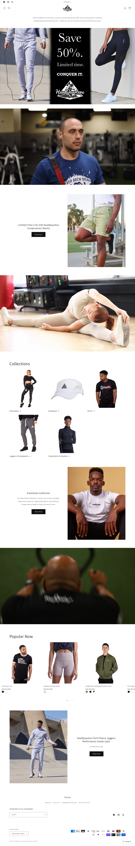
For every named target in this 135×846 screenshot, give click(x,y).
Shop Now (38, 234)
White (6, 691)
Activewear (14, 411)
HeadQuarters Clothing (20, 841)
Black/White (94, 691)
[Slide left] (63, 700)
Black (3, 691)
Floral (45, 691)
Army (86, 691)
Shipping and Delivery (69, 803)
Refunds (48, 803)
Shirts (89, 411)
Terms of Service (84, 803)
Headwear (52, 411)
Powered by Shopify (32, 841)
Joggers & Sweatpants (18, 456)
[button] (4, 8)
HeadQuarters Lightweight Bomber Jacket (98, 686)
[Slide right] (72, 700)
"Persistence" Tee (7, 686)
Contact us (56, 803)
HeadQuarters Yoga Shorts (52, 686)
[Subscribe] (45, 814)
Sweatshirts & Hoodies (58, 456)
